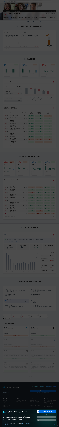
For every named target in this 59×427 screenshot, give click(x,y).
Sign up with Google (47, 411)
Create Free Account (46, 424)
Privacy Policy (6, 424)
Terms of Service (25, 423)
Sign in (21, 412)
